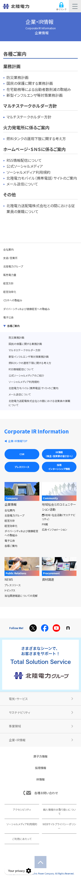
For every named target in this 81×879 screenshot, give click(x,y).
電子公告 (8, 317)
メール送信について (22, 184)
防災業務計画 (17, 77)
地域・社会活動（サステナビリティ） (58, 517)
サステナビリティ (19, 712)
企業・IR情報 (40, 24)
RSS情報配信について (24, 160)
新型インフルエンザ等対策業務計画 (34, 95)
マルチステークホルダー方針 (28, 117)
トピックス (10, 590)
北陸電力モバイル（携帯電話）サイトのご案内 (41, 178)
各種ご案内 (13, 326)
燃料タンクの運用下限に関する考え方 (36, 138)
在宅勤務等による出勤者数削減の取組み (38, 89)
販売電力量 (9, 275)
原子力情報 (40, 756)
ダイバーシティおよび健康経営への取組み (26, 309)
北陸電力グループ (13, 266)
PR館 (45, 524)
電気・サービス (18, 699)
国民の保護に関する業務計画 (29, 83)
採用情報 (40, 768)
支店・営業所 (10, 258)
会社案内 (8, 249)
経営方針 (8, 283)
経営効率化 (9, 292)
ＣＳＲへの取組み (12, 300)
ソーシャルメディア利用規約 (28, 172)
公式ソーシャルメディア (24, 166)
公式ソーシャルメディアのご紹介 (26, 375)
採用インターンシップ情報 (59, 467)
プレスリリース (21, 467)
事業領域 (15, 726)
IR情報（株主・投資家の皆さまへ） (59, 454)
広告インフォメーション (54, 529)
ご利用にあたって (22, 839)
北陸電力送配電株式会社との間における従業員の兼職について (39, 403)
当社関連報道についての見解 (21, 595)
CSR (21, 454)
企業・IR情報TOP (17, 441)
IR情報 (40, 779)
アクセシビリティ (22, 809)
